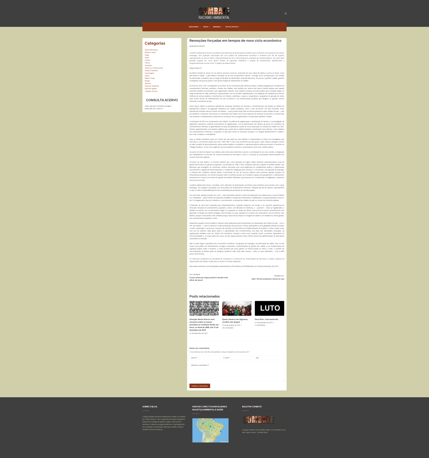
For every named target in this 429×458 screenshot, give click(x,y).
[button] (200, 27)
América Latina (150, 52)
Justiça (147, 76)
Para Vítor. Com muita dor (266, 319)
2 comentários (260, 325)
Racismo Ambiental (152, 86)
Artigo (147, 55)
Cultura (147, 63)
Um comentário (228, 328)
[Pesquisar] (286, 13)
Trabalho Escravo (151, 91)
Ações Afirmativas (151, 50)
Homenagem (149, 73)
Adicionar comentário (200, 365)
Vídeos (205, 27)
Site (257, 358)
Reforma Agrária (151, 88)
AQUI (266, 432)
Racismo (148, 83)
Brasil (147, 57)
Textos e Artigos (231, 27)
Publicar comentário (200, 386)
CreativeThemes (181, 454)
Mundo (147, 81)
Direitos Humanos (151, 70)
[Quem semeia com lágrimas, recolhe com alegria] (237, 308)
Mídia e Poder (150, 78)
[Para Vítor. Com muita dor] (269, 308)
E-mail (226, 358)
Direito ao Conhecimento (154, 68)
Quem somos (193, 27)
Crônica (147, 60)
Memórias (216, 27)
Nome (194, 358)
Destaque (148, 65)
